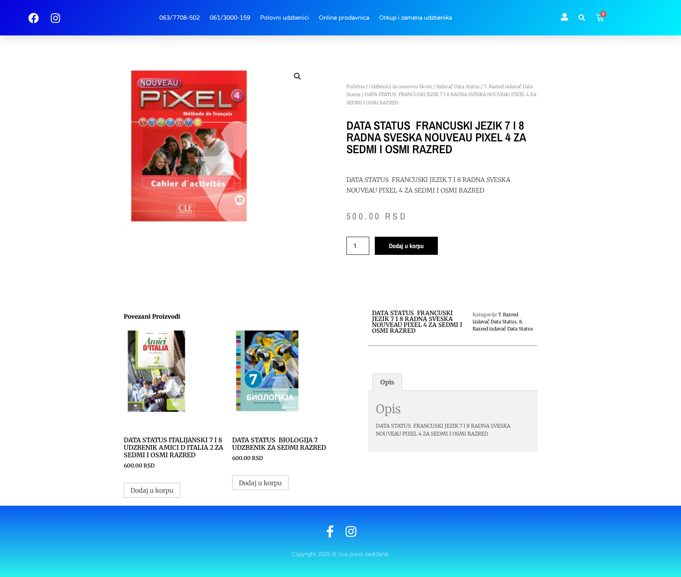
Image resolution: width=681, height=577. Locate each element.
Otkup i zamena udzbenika (415, 17)
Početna (355, 86)
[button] (582, 18)
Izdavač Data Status (458, 86)
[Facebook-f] (330, 531)
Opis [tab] (387, 382)
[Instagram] (351, 531)
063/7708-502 (179, 17)
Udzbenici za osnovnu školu (400, 86)
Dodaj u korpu (406, 245)
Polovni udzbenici (284, 17)
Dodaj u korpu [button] (151, 490)
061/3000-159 (230, 17)
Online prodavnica (344, 17)
